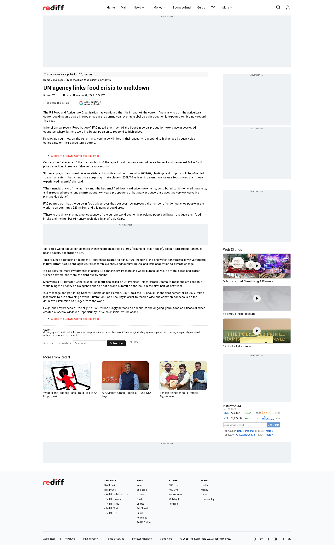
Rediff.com (194, 538)
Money (158, 7)
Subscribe (116, 343)
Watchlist (174, 499)
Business (58, 79)
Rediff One (110, 490)
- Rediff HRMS (111, 503)
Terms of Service (115, 538)
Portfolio (173, 503)
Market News (175, 494)
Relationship (207, 499)
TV (213, 7)
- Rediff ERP (110, 513)
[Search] (278, 7)
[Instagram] (275, 539)
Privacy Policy (90, 538)
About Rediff (49, 538)
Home (111, 7)
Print (135, 341)
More (225, 7)
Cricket (140, 503)
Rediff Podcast (144, 522)
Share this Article (59, 103)
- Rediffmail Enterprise (116, 494)
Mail (123, 7)
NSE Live (173, 490)
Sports (140, 499)
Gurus (201, 7)
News (137, 7)
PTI (53, 95)
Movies (140, 494)
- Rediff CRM (111, 508)
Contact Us (166, 538)
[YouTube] (282, 539)
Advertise (70, 538)
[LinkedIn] (289, 539)
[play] (257, 266)
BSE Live (173, 485)
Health (204, 485)
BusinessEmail (182, 7)
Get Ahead (142, 508)
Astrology (142, 517)
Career (204, 494)
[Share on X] (261, 539)
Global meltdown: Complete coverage (75, 156)
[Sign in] (288, 7)
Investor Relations (142, 538)
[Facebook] (268, 539)
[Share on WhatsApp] (254, 539)
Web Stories (232, 249)
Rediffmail (109, 485)
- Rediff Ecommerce (114, 499)
